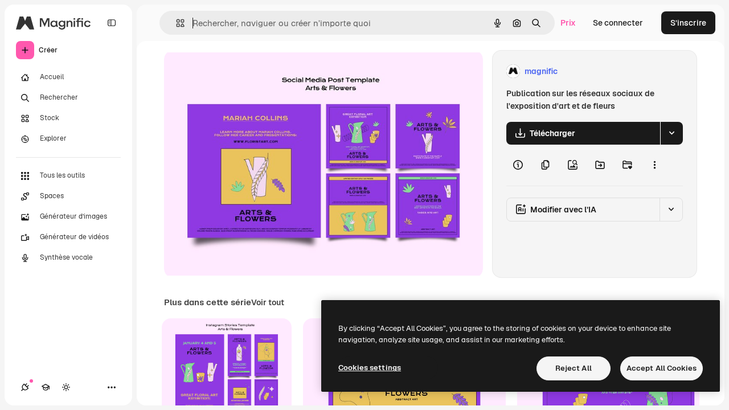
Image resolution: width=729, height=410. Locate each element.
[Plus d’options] (654, 165)
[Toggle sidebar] (112, 23)
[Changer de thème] (66, 387)
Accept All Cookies (661, 368)
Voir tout (267, 302)
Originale (239, 71)
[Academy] (45, 387)
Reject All (573, 368)
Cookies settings (369, 367)
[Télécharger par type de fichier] (671, 133)
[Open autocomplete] (175, 23)
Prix (568, 23)
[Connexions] (25, 387)
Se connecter (618, 23)
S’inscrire (688, 23)
